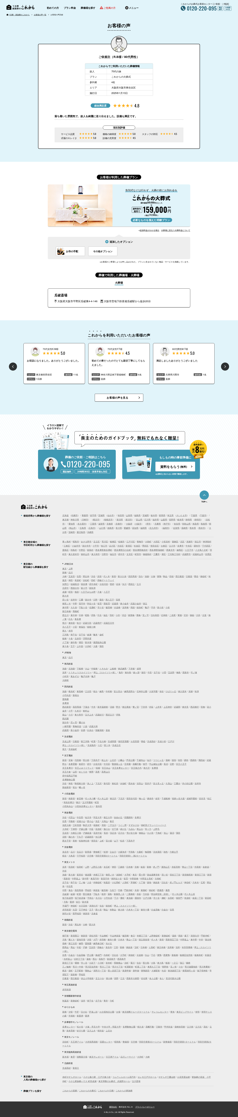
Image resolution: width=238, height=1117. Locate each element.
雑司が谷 (66, 913)
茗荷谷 (80, 874)
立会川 (113, 851)
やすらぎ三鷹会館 (167, 1076)
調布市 (197, 545)
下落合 (86, 706)
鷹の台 (82, 722)
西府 (112, 584)
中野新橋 (134, 878)
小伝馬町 (116, 882)
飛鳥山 (88, 970)
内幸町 (107, 955)
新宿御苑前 (187, 874)
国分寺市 (86, 545)
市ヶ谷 (84, 962)
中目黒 (80, 817)
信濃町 (92, 607)
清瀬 (190, 691)
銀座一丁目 (198, 897)
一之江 (175, 962)
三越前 (121, 866)
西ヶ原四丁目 (114, 970)
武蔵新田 (89, 836)
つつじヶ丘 (158, 760)
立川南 (190, 1026)
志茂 (75, 909)
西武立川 (110, 714)
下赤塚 (131, 668)
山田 (75, 771)
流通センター (106, 1041)
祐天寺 (88, 817)
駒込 (165, 576)
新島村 (90, 549)
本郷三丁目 (98, 874)
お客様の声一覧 (40, 14)
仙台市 (110, 515)
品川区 (112, 545)
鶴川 (78, 802)
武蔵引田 (87, 622)
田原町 (71, 866)
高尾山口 (106, 771)
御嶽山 (142, 832)
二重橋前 (130, 894)
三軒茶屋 (77, 825)
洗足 (97, 821)
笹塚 (70, 760)
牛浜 (99, 615)
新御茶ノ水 (119, 894)
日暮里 (189, 576)
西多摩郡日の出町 (122, 549)
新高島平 (111, 958)
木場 (137, 890)
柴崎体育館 (180, 1026)
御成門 (98, 955)
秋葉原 (107, 882)
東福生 (82, 626)
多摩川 (138, 817)
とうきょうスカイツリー (80, 672)
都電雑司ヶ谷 (188, 970)
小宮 (75, 626)
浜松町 (86, 580)
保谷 (161, 691)
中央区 (189, 545)
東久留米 (182, 691)
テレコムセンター (160, 1011)
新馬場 (88, 851)
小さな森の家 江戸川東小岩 (97, 1076)
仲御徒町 (97, 882)
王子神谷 (83, 909)
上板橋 (113, 668)
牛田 (149, 672)
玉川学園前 (87, 802)
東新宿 (86, 913)
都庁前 (65, 935)
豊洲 (72, 901)
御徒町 (203, 576)
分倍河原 (104, 584)
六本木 (196, 882)
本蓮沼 (208, 955)
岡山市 (72, 527)
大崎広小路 (76, 832)
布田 (180, 760)
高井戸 (148, 783)
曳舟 (121, 672)
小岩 (167, 607)
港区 (164, 554)
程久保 (140, 1026)
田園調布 (128, 817)
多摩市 (180, 545)
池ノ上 (90, 783)
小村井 (65, 676)
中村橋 (109, 691)
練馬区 (180, 549)
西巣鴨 (166, 955)
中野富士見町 (146, 878)
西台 (95, 958)
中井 (93, 706)
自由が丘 (118, 817)
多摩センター (68, 1026)
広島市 (92, 527)
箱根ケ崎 (91, 626)
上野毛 (156, 829)
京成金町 (72, 749)
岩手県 (93, 515)
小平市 (96, 545)
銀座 (143, 866)
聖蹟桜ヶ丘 (117, 763)
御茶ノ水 (66, 603)
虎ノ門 (156, 866)
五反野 (171, 672)
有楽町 (78, 580)
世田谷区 (154, 545)
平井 (153, 607)
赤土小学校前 (87, 978)
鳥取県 (196, 523)
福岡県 (143, 527)
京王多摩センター (120, 767)
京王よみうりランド (84, 767)
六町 (112, 1000)
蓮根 (88, 958)
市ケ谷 (100, 607)
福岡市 (166, 527)
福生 (105, 615)
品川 (70, 572)
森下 (186, 935)
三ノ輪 (82, 882)
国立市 (198, 541)
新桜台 (76, 695)
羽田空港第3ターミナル (106, 855)
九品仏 (131, 829)
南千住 (74, 634)
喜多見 (202, 798)
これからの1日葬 (106, 1090)
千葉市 (203, 515)
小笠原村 (166, 541)
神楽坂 (96, 890)
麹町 (164, 897)
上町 (102, 840)
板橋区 (113, 541)
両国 (132, 607)
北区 (182, 541)
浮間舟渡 (87, 638)
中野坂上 (76, 878)
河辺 (124, 615)
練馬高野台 (129, 691)
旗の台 (107, 829)
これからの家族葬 (124, 1090)
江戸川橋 (147, 897)
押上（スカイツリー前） (73, 745)
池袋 (147, 576)
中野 (75, 603)
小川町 (100, 962)
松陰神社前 (84, 840)
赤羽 (70, 630)
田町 (93, 580)
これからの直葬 (70, 1090)
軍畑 (180, 615)
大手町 (127, 874)
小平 (70, 710)
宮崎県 (71, 532)
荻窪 (99, 603)
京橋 (137, 866)
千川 (116, 897)
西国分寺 (75, 587)
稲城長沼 (75, 584)
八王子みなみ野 (88, 591)
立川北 (198, 1026)
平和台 (90, 897)
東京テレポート (96, 1056)
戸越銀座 (87, 832)
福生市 (113, 554)
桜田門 (179, 897)
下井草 (144, 706)
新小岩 (160, 607)
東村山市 (85, 554)
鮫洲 (106, 851)
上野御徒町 (154, 935)
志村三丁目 (79, 958)
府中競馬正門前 (69, 775)
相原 (77, 591)
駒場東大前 (80, 783)
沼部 (64, 836)
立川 (139, 584)
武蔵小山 (81, 821)
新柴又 (76, 1067)
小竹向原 (66, 695)
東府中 (82, 763)
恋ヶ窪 (74, 722)
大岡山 (105, 821)
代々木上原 (102, 798)
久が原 (150, 832)
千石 (153, 955)
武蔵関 (177, 706)
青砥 (143, 741)
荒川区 (105, 541)
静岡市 (198, 519)
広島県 (83, 527)
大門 (95, 939)
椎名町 (71, 691)
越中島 (74, 642)
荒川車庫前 (204, 966)
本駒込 (113, 909)
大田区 (156, 541)
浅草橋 (125, 607)
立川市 (172, 545)
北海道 (65, 515)
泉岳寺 (65, 851)
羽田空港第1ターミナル (185, 1041)
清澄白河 (93, 905)
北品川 (80, 851)
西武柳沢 (194, 706)
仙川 (149, 760)
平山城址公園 (155, 763)
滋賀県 (101, 523)
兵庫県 (157, 523)
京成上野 (66, 741)
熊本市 (202, 527)
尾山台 (140, 829)
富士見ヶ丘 (158, 783)
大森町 (140, 851)
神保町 (74, 905)
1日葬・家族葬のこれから (19, 14)
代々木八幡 (90, 798)
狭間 (91, 771)
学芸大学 (97, 817)
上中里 (80, 646)
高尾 (118, 599)
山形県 (129, 515)
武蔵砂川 (99, 714)
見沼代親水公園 (173, 978)
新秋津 (92, 587)
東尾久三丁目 (153, 966)
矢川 (124, 584)
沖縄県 (90, 532)
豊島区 (65, 549)
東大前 (121, 909)
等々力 (148, 829)
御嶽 (192, 615)
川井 (198, 615)
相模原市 (108, 519)
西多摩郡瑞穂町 (157, 549)
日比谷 (164, 882)
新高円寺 (105, 878)
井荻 (151, 706)
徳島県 (110, 527)
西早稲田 (77, 913)
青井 (106, 1000)
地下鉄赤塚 (80, 897)
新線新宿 (66, 787)
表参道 (206, 866)
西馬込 (65, 947)
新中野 (85, 878)
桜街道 (100, 1030)
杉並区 (137, 545)
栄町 (70, 970)
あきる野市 (86, 541)
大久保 (74, 607)
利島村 (74, 549)
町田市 (138, 554)
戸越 (85, 947)
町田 (70, 591)
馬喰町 (76, 611)
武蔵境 (115, 603)
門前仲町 (128, 890)
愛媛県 (127, 527)
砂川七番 (81, 1030)
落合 (70, 890)
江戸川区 (130, 541)
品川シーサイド (127, 1056)
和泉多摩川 (69, 802)
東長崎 (80, 691)
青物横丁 (97, 851)
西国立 (131, 584)
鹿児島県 (81, 532)
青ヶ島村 (66, 541)
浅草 (64, 672)
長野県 (172, 519)
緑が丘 (123, 829)
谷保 (118, 584)
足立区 (96, 541)
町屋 (93, 741)
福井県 (156, 519)
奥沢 (112, 821)
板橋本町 (198, 955)
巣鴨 (159, 576)
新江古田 (72, 943)
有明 (197, 1011)
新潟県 (120, 519)
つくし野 (122, 825)
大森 (95, 646)
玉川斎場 (136, 1081)
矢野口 (65, 584)
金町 (101, 634)
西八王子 (110, 599)
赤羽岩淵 (66, 909)
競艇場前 (99, 730)
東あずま (75, 676)
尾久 (64, 630)
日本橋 (129, 866)
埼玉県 (170, 515)
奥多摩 (78, 619)
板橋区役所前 (186, 955)
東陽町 (144, 890)
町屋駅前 (129, 966)
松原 (122, 840)
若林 (75, 840)
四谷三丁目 (175, 874)
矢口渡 (98, 836)
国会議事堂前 (153, 874)
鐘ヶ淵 (136, 672)
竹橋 (120, 890)
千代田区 (206, 545)
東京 (64, 568)
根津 (104, 894)
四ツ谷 (65, 599)
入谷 (89, 882)
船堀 (167, 962)
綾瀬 (89, 634)
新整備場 (167, 1041)
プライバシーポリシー (145, 1106)
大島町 (148, 541)
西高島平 (121, 958)
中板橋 (94, 668)
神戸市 (167, 523)
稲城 (98, 767)
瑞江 (182, 962)
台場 (118, 1011)
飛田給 (201, 760)
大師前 (65, 680)
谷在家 (144, 978)
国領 (174, 760)
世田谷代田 (131, 798)
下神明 (74, 829)
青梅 (138, 615)
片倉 (99, 591)
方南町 (158, 878)
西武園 (65, 718)
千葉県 (194, 515)
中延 (91, 829)
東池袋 (129, 897)
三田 (116, 947)
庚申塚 (136, 970)
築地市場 (81, 939)
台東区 (164, 545)
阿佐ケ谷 (91, 603)
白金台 (165, 909)
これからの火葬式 (87, 1090)
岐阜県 (180, 519)
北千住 (82, 634)
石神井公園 (142, 691)
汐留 (89, 939)
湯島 (110, 894)
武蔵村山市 (198, 554)
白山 (147, 955)
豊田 (101, 599)
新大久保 (122, 576)
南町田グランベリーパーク (153, 825)
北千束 (115, 829)
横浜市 (96, 519)
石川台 (121, 832)
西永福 (131, 783)
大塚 (153, 576)
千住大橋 (101, 741)
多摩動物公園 (68, 779)
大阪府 (129, 523)
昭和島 (117, 1041)
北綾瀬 (65, 894)
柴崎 (168, 760)
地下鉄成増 (67, 897)
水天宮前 (83, 905)
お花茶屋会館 (183, 1076)
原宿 (99, 576)
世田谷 (94, 840)
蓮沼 (172, 832)
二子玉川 (112, 825)
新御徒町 (166, 935)
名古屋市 (82, 523)
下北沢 (98, 783)
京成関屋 (112, 741)
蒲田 (101, 646)
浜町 (126, 962)
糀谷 (64, 855)
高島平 (102, 958)
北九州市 (153, 527)
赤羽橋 (102, 939)
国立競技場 (144, 939)
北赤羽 (78, 638)
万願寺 (159, 1026)
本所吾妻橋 (187, 947)
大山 (87, 668)
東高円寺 (95, 878)
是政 (108, 730)
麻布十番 (145, 909)
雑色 (166, 851)
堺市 (148, 523)
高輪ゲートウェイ (105, 580)
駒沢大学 (87, 825)
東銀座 (156, 882)
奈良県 (177, 523)
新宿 (114, 576)
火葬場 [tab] (119, 282)
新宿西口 (75, 935)
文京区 (129, 554)
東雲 (73, 1056)
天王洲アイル (77, 1041)
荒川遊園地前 (191, 966)
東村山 (86, 710)
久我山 (169, 783)
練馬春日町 (98, 943)
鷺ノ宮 (136, 706)
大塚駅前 (155, 970)
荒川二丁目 (105, 966)
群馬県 (162, 515)
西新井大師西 (132, 978)
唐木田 (99, 806)
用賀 (104, 825)
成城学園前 (192, 798)
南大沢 (146, 767)
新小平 (84, 587)
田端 (171, 576)
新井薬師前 (102, 706)
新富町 (208, 897)
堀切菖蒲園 (123, 741)
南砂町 (152, 890)
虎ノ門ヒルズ (176, 882)
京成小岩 (162, 741)
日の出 (84, 1011)
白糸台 (90, 730)
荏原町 (98, 829)
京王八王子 (181, 763)
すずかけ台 (134, 825)
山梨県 (164, 519)
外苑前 (197, 866)
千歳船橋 (166, 798)
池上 (166, 832)
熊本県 (193, 527)
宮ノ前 (173, 966)
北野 (172, 763)
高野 (116, 978)
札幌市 (74, 515)
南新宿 (71, 798)
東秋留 (71, 622)
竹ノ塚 (194, 672)
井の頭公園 (187, 783)
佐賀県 (176, 527)
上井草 (158, 706)
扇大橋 (109, 978)
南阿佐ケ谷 (116, 878)
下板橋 (80, 668)
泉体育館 (70, 1030)
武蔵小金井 (135, 603)
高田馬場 (132, 576)
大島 (153, 962)
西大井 (65, 595)
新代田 (107, 783)
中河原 (107, 763)
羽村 (112, 615)
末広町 (107, 866)
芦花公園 (130, 760)
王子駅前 (79, 970)
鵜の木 (71, 836)
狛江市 (104, 545)
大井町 (88, 646)
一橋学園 (66, 726)
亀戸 (147, 607)
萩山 (64, 714)
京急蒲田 (157, 851)
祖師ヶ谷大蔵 (178, 798)
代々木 (106, 576)
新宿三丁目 (200, 874)
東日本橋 (161, 947)
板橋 (64, 638)
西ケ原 (98, 909)
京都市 (119, 523)
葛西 (167, 890)
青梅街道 (77, 726)
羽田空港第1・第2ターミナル (133, 855)
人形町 (125, 882)
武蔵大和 (93, 726)
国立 (145, 603)
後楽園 (88, 874)
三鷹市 (156, 554)
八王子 (107, 591)
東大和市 (95, 554)
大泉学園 (153, 691)
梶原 (64, 970)
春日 (133, 935)
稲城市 (121, 541)
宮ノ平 (145, 615)
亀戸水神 (85, 676)
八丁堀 (65, 642)
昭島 (87, 615)
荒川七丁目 (117, 966)
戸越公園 (83, 829)
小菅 (164, 672)
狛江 (209, 798)
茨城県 (145, 515)
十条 (70, 638)
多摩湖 (65, 702)
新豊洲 (80, 1015)
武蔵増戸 (97, 622)
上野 (70, 568)
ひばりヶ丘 (171, 691)
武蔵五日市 (109, 622)
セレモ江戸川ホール (147, 1076)
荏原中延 (97, 832)
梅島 (178, 672)
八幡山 (121, 760)
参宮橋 (80, 798)
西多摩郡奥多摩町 (103, 549)
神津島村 (207, 541)
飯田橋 (109, 607)
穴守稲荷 (81, 855)
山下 (116, 840)
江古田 (88, 691)
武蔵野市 (186, 554)
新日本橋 (66, 611)
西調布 (193, 760)
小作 (118, 615)
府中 (89, 763)
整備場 (126, 1041)
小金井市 (76, 545)
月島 (66, 901)
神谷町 (187, 882)
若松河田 (93, 935)
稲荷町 (80, 866)
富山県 (139, 519)
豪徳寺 (150, 798)
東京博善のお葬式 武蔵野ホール (114, 1081)
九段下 (113, 890)
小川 (70, 714)
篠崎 (188, 962)
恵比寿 (86, 576)
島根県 (204, 523)
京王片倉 (66, 771)
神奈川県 (75, 519)
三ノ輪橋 (66, 966)
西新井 (185, 672)
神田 (70, 580)
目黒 (79, 576)
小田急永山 (67, 806)
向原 (164, 970)
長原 (106, 832)
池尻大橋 (66, 825)
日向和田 (155, 615)
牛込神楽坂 (115, 935)
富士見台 (118, 691)
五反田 (71, 576)
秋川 (79, 622)
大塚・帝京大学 (92, 1026)
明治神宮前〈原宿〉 (160, 894)
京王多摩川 (67, 767)
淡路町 (119, 874)
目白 (141, 576)
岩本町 (109, 962)
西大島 (146, 962)
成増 (139, 668)
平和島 (131, 851)
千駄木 (96, 894)
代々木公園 (177, 894)
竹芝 (77, 1011)
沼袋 (112, 706)
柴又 (64, 749)
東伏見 (185, 706)
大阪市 (138, 523)
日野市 (105, 554)
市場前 (71, 1015)
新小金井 (75, 730)
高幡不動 (137, 763)
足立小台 (100, 978)
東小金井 (124, 603)
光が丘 (109, 943)
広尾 (203, 882)
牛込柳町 (104, 935)
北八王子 (66, 626)
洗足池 (113, 832)
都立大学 (108, 817)
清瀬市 (189, 541)
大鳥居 (71, 855)
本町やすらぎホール (71, 1076)
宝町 (136, 947)
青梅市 (140, 541)
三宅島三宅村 (174, 554)
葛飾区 (175, 541)
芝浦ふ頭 (93, 1011)
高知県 (135, 527)
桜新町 (96, 825)
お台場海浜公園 (106, 1011)
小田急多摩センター (84, 806)
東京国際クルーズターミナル (136, 1011)
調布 (186, 760)
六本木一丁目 (132, 909)
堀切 (143, 672)
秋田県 (121, 515)
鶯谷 (196, 576)
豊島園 (65, 699)
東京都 (65, 519)
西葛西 (160, 890)
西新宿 (67, 878)
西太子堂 (66, 840)
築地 (149, 882)
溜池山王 (165, 866)
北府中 (65, 587)
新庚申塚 (126, 970)
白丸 (70, 619)
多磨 (83, 730)
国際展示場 (82, 1056)
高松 (206, 1026)
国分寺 (88, 599)
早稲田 (88, 890)
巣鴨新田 (145, 970)
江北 (122, 978)
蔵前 (174, 935)
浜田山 (140, 783)
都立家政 (126, 706)
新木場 (88, 642)
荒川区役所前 (91, 966)
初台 (75, 787)
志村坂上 (68, 958)
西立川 (65, 615)
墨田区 (145, 545)
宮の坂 (109, 840)
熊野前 (165, 966)
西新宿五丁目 (172, 939)
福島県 (137, 515)
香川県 (119, 527)
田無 (203, 706)
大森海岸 (122, 851)
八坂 (85, 726)
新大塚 (71, 874)
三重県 (93, 523)
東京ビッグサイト (184, 1011)
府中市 (121, 554)
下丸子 (80, 836)
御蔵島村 (147, 554)
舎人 (162, 978)
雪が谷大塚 (131, 832)
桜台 (95, 691)
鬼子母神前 (202, 970)
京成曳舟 (91, 745)
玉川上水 (89, 714)
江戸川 (171, 741)
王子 (73, 646)
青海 (172, 1011)
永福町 (123, 783)
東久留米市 (73, 554)
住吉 (102, 905)
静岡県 (189, 519)
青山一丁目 (187, 866)
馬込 (73, 947)
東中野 (65, 607)
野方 (118, 706)
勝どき (71, 939)
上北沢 (113, 760)
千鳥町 (158, 832)
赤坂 (139, 894)
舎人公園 (153, 978)
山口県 (102, 527)
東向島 (128, 672)
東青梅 (131, 615)
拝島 (93, 615)
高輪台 (100, 947)
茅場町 (133, 882)
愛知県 (71, 523)
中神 (81, 615)
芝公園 (90, 955)
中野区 (82, 549)
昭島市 (76, 541)
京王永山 (106, 767)
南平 (145, 763)
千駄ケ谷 (83, 607)
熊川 (64, 622)
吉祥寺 (74, 599)
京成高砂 (151, 741)
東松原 (115, 783)
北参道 (94, 913)
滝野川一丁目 (99, 970)
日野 (95, 599)
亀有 (95, 634)
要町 (122, 897)
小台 (181, 966)
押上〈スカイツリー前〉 (105, 672)
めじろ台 (83, 771)
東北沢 (113, 798)
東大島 (160, 962)
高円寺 (82, 603)
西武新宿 (66, 706)
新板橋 (175, 955)
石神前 (164, 615)
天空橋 (90, 855)
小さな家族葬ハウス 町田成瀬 (82, 1081)
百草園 (127, 763)
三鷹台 (177, 783)
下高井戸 (95, 760)
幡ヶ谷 (82, 787)
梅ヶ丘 (142, 798)
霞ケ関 (142, 874)
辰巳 (78, 901)
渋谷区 (120, 545)
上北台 (109, 1030)
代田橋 (78, 760)
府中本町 (93, 584)
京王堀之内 (136, 767)
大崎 (64, 576)
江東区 (67, 545)
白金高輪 (155, 909)
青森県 (85, 515)
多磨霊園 (72, 763)
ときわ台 (103, 668)
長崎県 (184, 527)
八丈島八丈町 (201, 549)
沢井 (186, 615)
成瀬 (64, 591)
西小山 (90, 821)
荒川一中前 (78, 966)
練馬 (101, 691)
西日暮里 (180, 576)
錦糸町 (140, 607)
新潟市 (129, 519)
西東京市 (170, 549)
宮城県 (101, 515)
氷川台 (99, 897)
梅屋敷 (148, 851)
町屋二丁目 (140, 966)
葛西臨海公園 (99, 642)
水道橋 (117, 607)
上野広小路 (96, 866)
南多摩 (84, 584)
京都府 (110, 523)
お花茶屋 (135, 741)
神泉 (70, 783)
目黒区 (208, 554)
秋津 (197, 691)
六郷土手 (174, 851)
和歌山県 (186, 523)
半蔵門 (65, 905)
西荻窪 (107, 603)
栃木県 (154, 515)
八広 (100, 745)
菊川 (132, 962)
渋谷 (93, 576)
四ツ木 (107, 745)
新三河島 (85, 741)
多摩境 (155, 767)
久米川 (78, 710)
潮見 (81, 642)
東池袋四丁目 (174, 970)
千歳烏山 (141, 760)
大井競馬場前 (91, 1041)
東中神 (74, 615)
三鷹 (81, 599)
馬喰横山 (118, 962)
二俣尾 (172, 615)
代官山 (71, 817)
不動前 (71, 821)
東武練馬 (122, 668)
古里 (204, 615)
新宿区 (129, 545)
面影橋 (74, 974)
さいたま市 (181, 515)
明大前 (86, 760)
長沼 (166, 763)
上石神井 (168, 706)
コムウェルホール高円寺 (124, 1076)
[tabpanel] (119, 297)
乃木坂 (146, 894)
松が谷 (80, 1026)
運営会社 (113, 1106)
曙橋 (77, 962)
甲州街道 (168, 1026)
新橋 (64, 572)
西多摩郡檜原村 (140, 549)
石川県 (147, 519)
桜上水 (105, 760)
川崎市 (85, 519)
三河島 (65, 634)
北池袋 (71, 668)
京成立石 (116, 745)
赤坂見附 (176, 866)
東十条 (65, 646)
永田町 (171, 897)
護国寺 (138, 897)
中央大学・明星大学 (111, 1026)
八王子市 (189, 549)
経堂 (157, 798)
